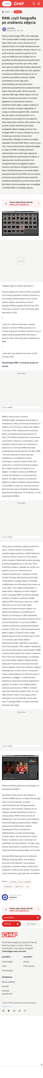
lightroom (19, 886)
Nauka (26, 961)
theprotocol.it (7, 1006)
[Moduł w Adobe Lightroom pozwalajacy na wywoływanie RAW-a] (21, 767)
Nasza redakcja (8, 982)
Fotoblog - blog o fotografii (20, 882)
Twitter (7, 924)
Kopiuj (33, 924)
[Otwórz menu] (39, 3)
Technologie (7, 961)
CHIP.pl (10, 1003)
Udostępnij (9, 918)
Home (7, 12)
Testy (4, 966)
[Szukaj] (34, 4)
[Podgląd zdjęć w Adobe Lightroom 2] (21, 223)
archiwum (11, 28)
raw (27, 886)
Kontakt (5, 986)
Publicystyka (29, 966)
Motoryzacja (7, 970)
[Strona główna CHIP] (19, 3)
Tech (19, 12)
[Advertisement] (21, 390)
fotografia (8, 886)
